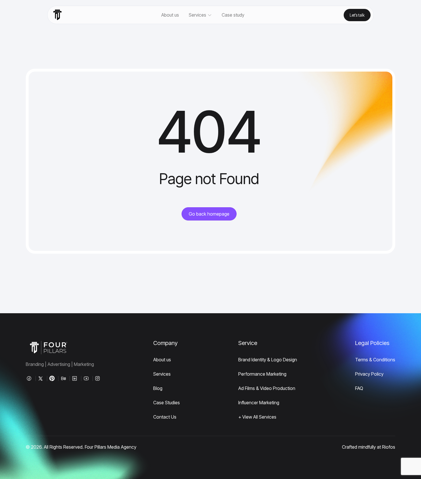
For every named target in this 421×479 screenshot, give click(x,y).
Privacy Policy (369, 374)
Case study (233, 15)
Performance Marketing (262, 374)
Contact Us (164, 417)
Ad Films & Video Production (266, 388)
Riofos (388, 447)
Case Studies (166, 402)
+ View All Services (257, 417)
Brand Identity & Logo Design (267, 359)
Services (162, 374)
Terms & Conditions (375, 359)
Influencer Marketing (258, 402)
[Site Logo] (57, 14)
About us (170, 15)
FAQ (359, 388)
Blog (157, 388)
